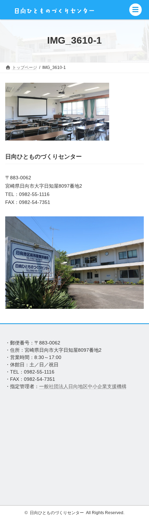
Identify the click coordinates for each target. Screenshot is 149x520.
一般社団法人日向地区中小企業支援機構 (82, 386)
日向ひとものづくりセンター (57, 512)
